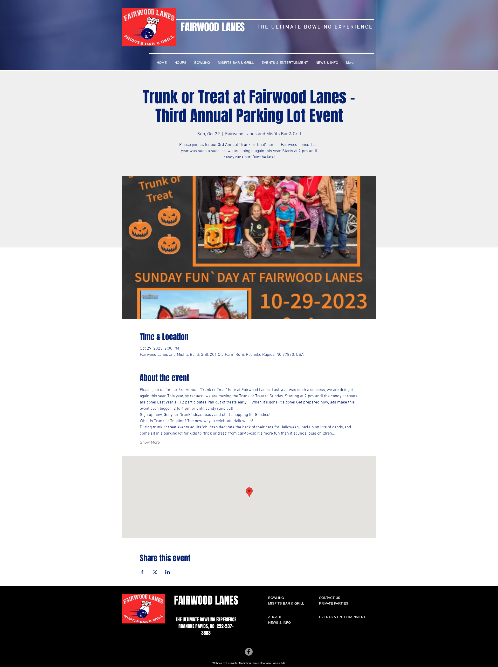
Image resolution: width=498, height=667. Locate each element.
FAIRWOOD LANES (213, 27)
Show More (150, 442)
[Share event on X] (155, 572)
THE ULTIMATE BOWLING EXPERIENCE (206, 619)
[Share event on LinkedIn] (167, 572)
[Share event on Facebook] (142, 572)
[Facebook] (249, 652)
